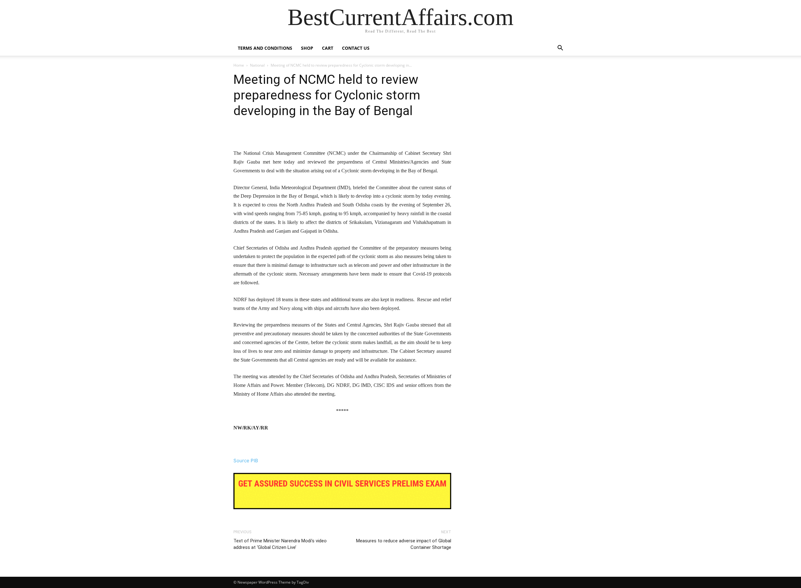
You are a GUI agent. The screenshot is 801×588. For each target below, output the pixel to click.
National (257, 65)
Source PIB (245, 461)
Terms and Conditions (265, 48)
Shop (307, 48)
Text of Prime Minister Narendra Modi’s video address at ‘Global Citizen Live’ (280, 544)
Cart (327, 48)
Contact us (356, 48)
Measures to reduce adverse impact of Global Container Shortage (403, 544)
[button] (560, 49)
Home (238, 65)
